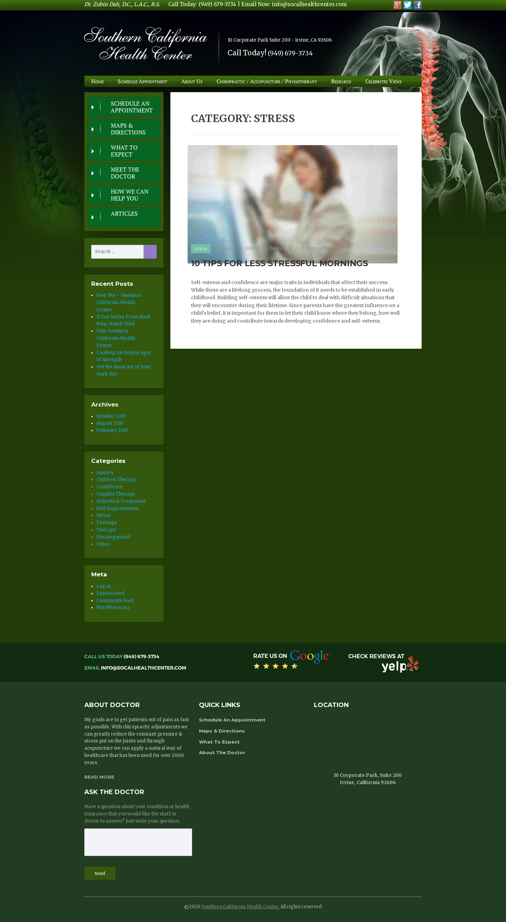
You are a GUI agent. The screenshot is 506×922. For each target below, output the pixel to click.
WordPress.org (113, 607)
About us (191, 81)
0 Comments (315, 248)
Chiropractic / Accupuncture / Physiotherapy (267, 81)
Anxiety (105, 473)
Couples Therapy (115, 494)
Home (97, 81)
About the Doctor (222, 752)
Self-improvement (117, 508)
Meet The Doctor (125, 173)
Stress (200, 249)
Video (102, 544)
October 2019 (110, 416)
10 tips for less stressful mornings (279, 263)
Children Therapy (116, 479)
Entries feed (110, 593)
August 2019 (109, 423)
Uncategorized (113, 537)
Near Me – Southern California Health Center (118, 302)
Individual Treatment (121, 501)
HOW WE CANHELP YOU (129, 195)
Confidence (109, 487)
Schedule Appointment (142, 81)
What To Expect (124, 151)
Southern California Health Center (239, 907)
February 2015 (112, 430)
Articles (124, 213)
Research (341, 81)
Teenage (106, 522)
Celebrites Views (383, 81)
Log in (103, 586)
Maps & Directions (128, 129)
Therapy (106, 530)
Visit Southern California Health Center (115, 338)
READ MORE (99, 777)
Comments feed (115, 601)
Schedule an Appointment (132, 107)
